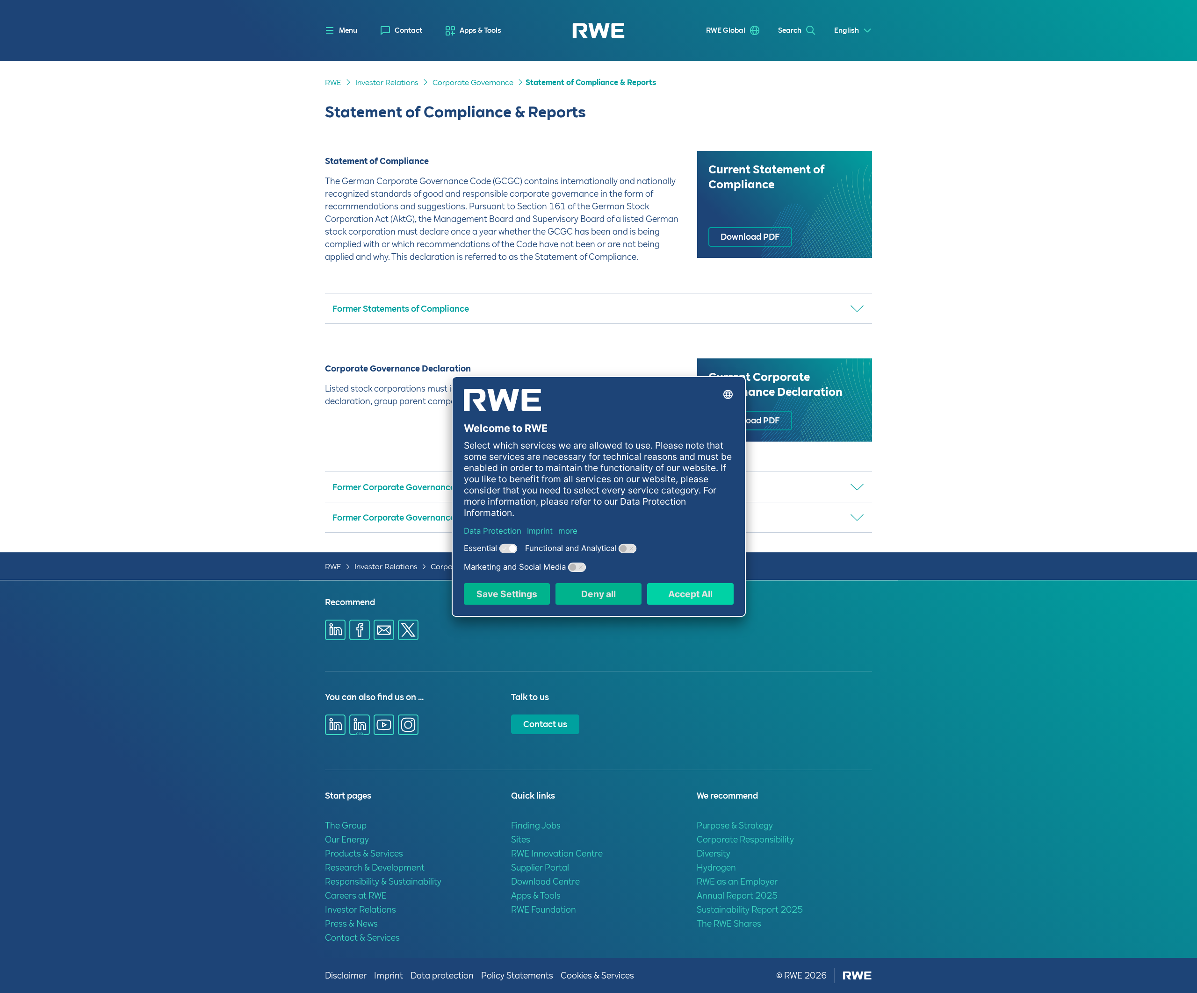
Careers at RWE (356, 895)
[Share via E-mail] (384, 630)
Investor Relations (386, 82)
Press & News (351, 924)
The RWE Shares (729, 924)
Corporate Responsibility (745, 839)
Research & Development (375, 867)
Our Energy (347, 839)
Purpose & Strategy (735, 825)
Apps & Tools (480, 30)
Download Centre (545, 881)
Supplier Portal (540, 867)
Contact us (545, 724)
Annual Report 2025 (737, 895)
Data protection (442, 975)
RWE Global (725, 30)
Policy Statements (517, 975)
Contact (408, 30)
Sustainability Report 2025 (750, 909)
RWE (333, 82)
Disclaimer (346, 975)
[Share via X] (408, 630)
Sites (520, 839)
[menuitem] (401, 30)
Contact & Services (362, 938)
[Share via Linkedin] (335, 630)
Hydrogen (716, 867)
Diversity (713, 853)
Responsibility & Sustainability (383, 881)
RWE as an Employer (737, 881)
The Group (346, 825)
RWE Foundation (543, 909)
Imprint (388, 975)
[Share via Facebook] (359, 630)
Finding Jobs (536, 825)
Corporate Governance (473, 82)
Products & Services (364, 853)
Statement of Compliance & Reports (591, 82)
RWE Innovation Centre (557, 853)
